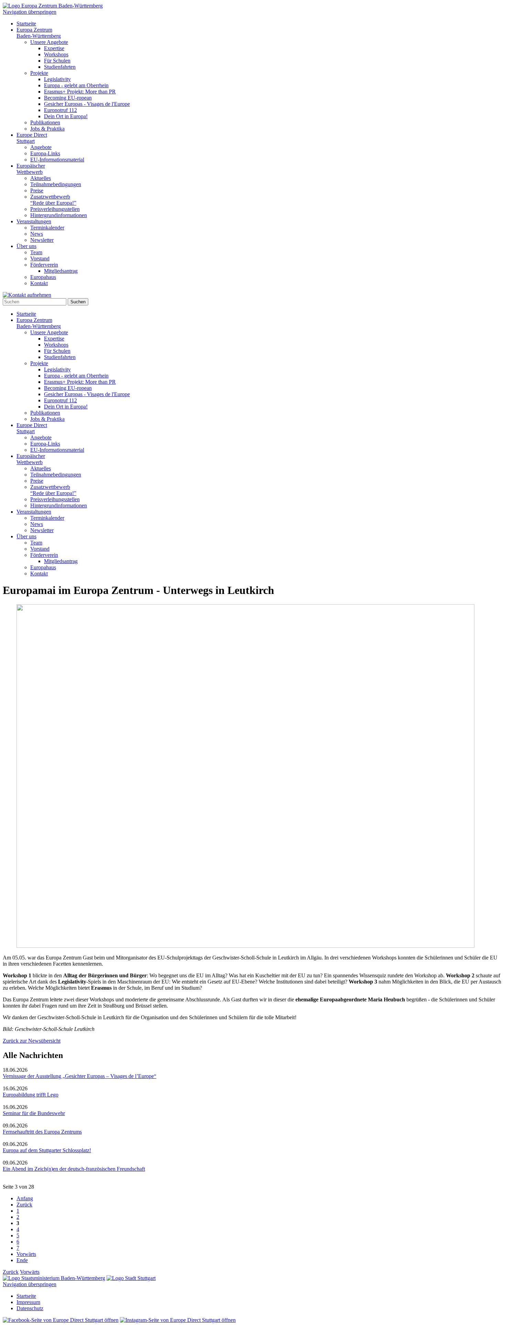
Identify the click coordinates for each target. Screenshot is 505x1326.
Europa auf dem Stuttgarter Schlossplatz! (47, 1150)
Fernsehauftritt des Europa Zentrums (42, 1132)
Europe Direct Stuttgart (31, 138)
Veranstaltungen (33, 221)
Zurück (24, 1204)
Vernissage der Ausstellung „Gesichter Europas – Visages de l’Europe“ (79, 1076)
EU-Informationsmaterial (57, 159)
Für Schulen (57, 61)
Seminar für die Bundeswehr (34, 1113)
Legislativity (57, 79)
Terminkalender (47, 228)
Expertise (54, 48)
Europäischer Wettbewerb (30, 169)
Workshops (56, 54)
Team (36, 252)
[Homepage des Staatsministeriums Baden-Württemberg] (54, 1278)
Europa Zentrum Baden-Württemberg (38, 33)
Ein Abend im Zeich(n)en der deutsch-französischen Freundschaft (74, 1169)
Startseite (26, 23)
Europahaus (43, 277)
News (36, 234)
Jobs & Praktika (47, 129)
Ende (22, 1260)
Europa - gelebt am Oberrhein (76, 85)
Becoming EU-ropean (68, 98)
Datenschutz (29, 1308)
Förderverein (44, 265)
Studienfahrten (60, 67)
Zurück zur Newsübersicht (31, 1041)
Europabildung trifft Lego (30, 1095)
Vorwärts (26, 1254)
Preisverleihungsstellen (55, 209)
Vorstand (39, 258)
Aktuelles (40, 178)
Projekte (39, 73)
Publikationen (45, 122)
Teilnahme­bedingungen (55, 184)
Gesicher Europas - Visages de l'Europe (87, 104)
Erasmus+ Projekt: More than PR (80, 91)
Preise (36, 190)
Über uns (26, 246)
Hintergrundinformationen (58, 215)
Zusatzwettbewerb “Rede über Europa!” (53, 200)
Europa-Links (45, 153)
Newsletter (42, 240)
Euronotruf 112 (60, 110)
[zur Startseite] (53, 6)
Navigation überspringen (29, 12)
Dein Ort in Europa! (66, 116)
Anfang (24, 1198)
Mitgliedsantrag (61, 271)
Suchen (78, 301)
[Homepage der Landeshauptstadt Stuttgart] (131, 1278)
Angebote (41, 147)
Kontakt (39, 283)
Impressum (28, 1302)
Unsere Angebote (49, 42)
